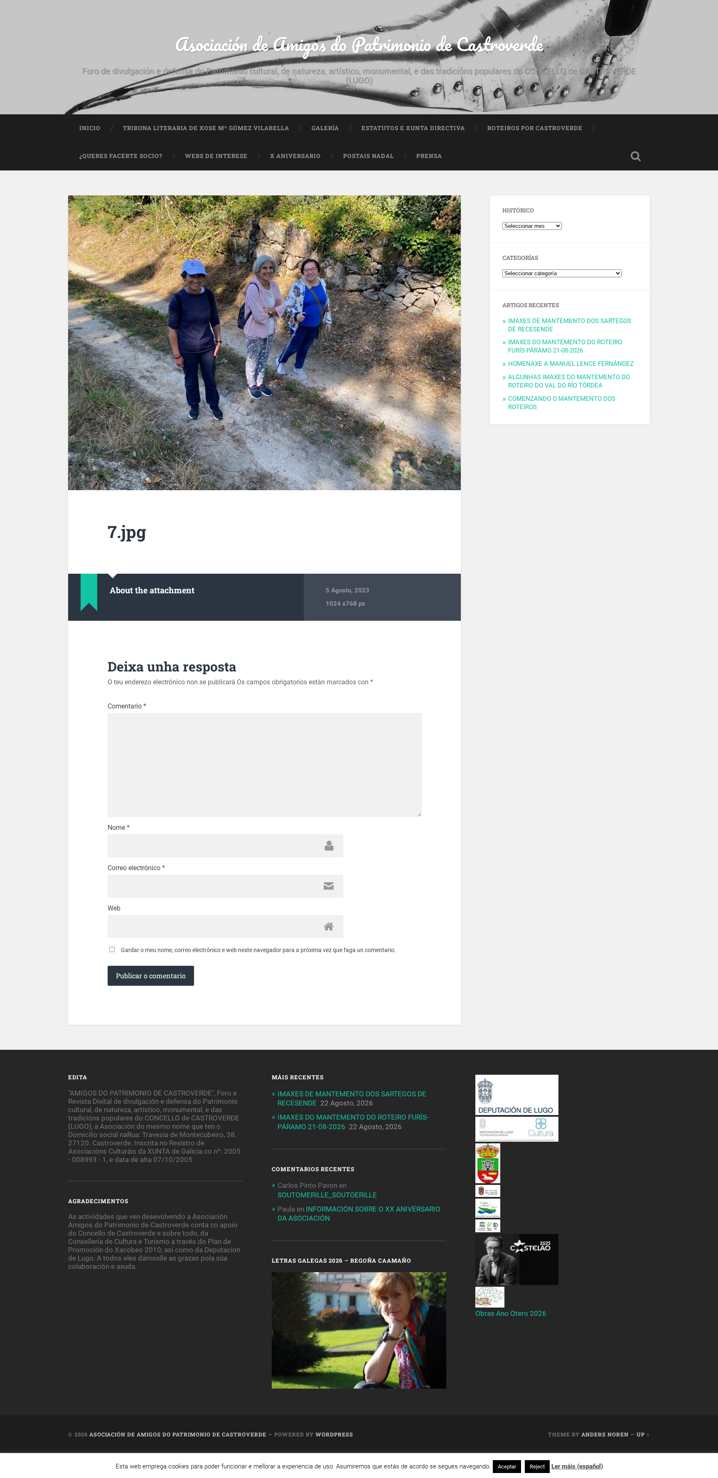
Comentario (127, 706)
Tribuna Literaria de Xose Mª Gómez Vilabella (206, 128)
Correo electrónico (136, 868)
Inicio (90, 128)
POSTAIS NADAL (368, 156)
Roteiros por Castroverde (535, 128)
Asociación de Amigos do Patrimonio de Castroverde (359, 44)
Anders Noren (605, 1434)
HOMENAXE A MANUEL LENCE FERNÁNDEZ (571, 364)
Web (114, 908)
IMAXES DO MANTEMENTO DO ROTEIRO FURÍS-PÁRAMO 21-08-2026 (565, 346)
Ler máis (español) (577, 1466)
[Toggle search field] (636, 156)
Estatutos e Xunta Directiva (413, 128)
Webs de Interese (216, 156)
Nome (119, 827)
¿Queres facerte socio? (120, 156)
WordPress (334, 1434)
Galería (325, 128)
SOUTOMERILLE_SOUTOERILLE (327, 1195)
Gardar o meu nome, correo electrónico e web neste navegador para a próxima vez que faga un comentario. (258, 950)
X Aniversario (295, 156)
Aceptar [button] (507, 1466)
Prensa (429, 156)
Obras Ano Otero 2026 (510, 1313)
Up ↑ (643, 1434)
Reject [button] (537, 1466)
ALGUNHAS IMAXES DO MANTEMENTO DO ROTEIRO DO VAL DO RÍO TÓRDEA (569, 381)
